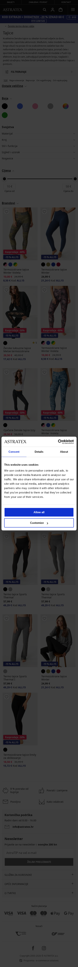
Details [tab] (39, 451)
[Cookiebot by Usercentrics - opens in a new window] (58, 441)
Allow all (39, 512)
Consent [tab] (14, 451)
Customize (37, 522)
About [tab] (64, 451)
